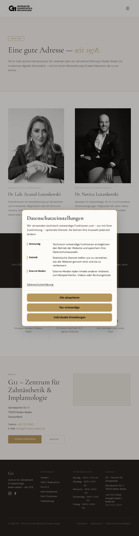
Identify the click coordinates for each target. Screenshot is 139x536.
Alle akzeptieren (69, 297)
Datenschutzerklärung (40, 284)
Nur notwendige (69, 307)
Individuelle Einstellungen (69, 317)
